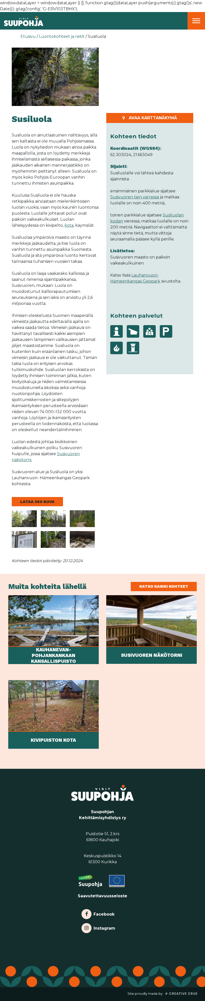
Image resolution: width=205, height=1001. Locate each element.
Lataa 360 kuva (37, 501)
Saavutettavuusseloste (102, 896)
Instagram (104, 927)
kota (69, 225)
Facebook (103, 913)
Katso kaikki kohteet (163, 586)
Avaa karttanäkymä (153, 117)
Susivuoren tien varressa (134, 197)
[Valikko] (196, 20)
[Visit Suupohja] (21, 20)
